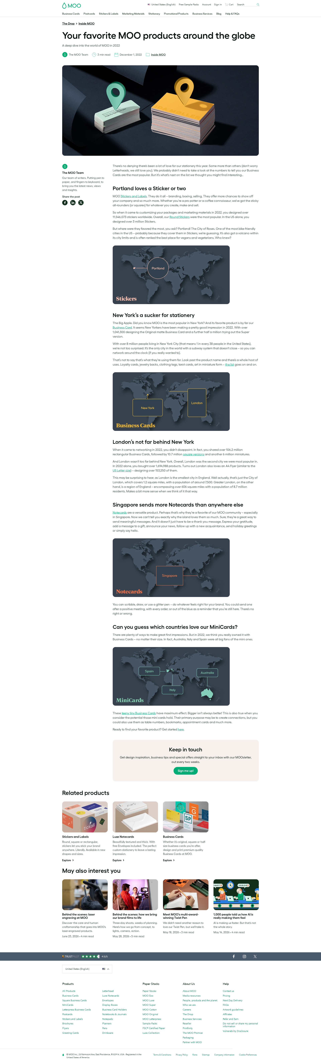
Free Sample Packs (189, 4)
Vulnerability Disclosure (235, 1031)
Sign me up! (186, 770)
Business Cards (71, 13)
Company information (224, 1054)
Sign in (218, 4)
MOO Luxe (148, 1000)
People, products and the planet (200, 1000)
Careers (187, 1009)
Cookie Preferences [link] (248, 1054)
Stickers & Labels (108, 13)
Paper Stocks (149, 991)
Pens (104, 1028)
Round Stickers (180, 217)
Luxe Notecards (110, 995)
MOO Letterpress (152, 1018)
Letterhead (108, 991)
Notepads (107, 1018)
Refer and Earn (230, 1018)
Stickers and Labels (134, 196)
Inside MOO (86, 23)
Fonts (194, 1054)
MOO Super (149, 1004)
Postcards (89, 13)
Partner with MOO (192, 1042)
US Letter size (122, 470)
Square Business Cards (74, 1000)
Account (206, 4)
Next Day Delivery (232, 1000)
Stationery (154, 13)
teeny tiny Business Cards (139, 713)
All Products (68, 991)
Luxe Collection (151, 1032)
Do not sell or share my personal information (240, 1025)
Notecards (120, 512)
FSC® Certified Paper (154, 1028)
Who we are (189, 1004)
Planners (106, 1023)
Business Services (202, 13)
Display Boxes (110, 1004)
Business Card (122, 327)
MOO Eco (148, 995)
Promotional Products (176, 13)
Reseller (187, 1023)
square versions (193, 454)
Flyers (65, 1028)
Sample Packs (150, 1023)
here (181, 729)
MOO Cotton (150, 1009)
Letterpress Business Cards (76, 1009)
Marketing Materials (133, 13)
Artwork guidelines (233, 1009)
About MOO (189, 991)
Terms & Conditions (162, 1054)
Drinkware (107, 1032)
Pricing (226, 995)
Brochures (67, 1023)
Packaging (188, 1037)
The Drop (68, 23)
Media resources (191, 995)
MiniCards (67, 1004)
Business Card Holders (114, 1009)
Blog (218, 13)
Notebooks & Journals (114, 1014)
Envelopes (108, 1000)
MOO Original (150, 1014)
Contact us (228, 991)
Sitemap (206, 1054)
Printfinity (188, 1028)
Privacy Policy (182, 1054)
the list (229, 364)
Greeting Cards (70, 1032)
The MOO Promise (193, 1032)
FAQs (226, 1004)
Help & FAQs (232, 13)
